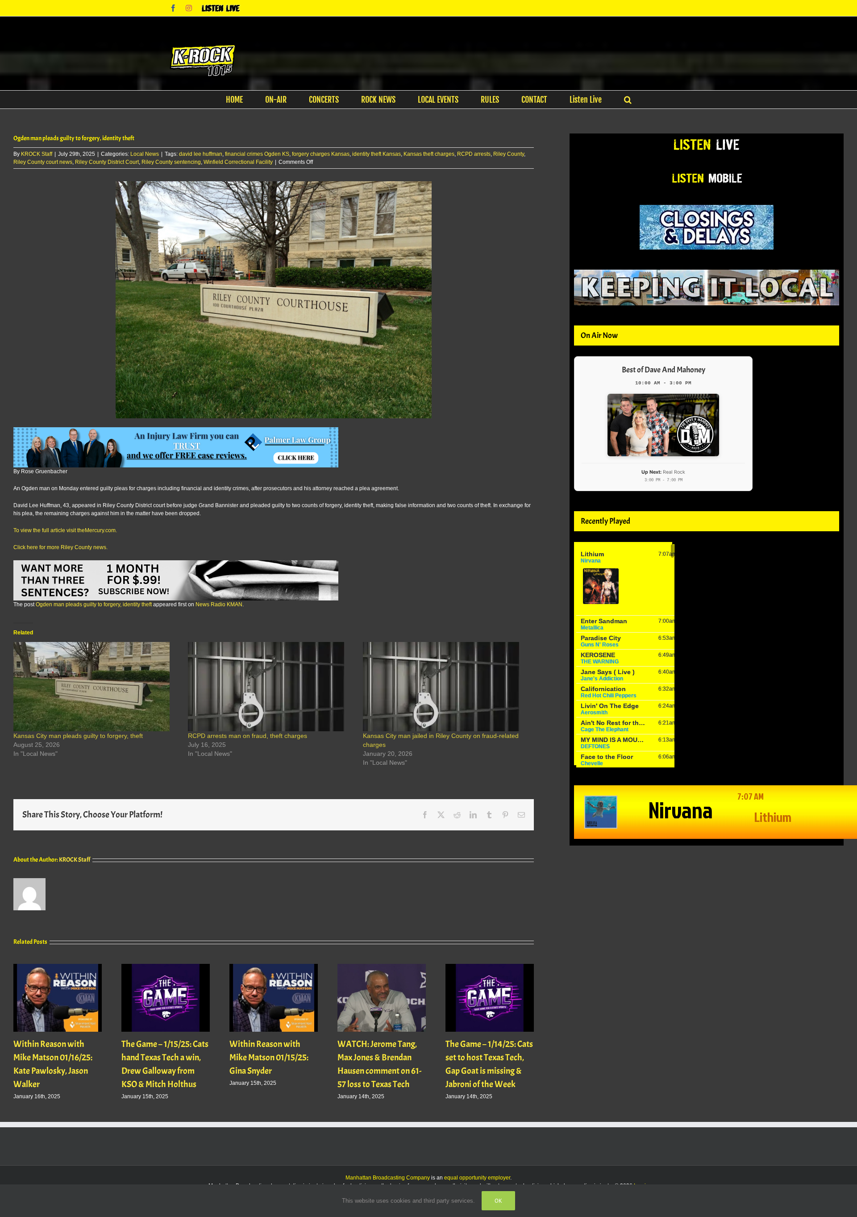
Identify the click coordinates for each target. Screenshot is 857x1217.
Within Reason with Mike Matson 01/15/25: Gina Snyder (268, 1057)
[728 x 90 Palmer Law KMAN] (175, 431)
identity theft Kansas (376, 154)
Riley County (508, 154)
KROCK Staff (36, 154)
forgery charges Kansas (320, 154)
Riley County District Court (107, 162)
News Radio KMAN (219, 604)
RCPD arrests (474, 154)
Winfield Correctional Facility (238, 162)
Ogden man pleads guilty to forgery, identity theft (94, 604)
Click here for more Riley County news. (60, 547)
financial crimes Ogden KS (257, 154)
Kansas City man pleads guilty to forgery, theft (78, 735)
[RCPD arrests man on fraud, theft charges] (271, 686)
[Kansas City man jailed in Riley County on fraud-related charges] (445, 686)
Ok (498, 1200)
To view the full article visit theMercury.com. (65, 530)
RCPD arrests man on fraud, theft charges (247, 735)
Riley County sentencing (171, 162)
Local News (144, 154)
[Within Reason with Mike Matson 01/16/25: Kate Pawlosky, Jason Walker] (57, 967)
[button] (628, 99)
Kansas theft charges (429, 154)
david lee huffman (200, 154)
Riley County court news (42, 162)
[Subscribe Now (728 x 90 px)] (175, 564)
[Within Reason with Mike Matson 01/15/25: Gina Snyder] (273, 967)
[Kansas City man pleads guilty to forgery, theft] (96, 686)
